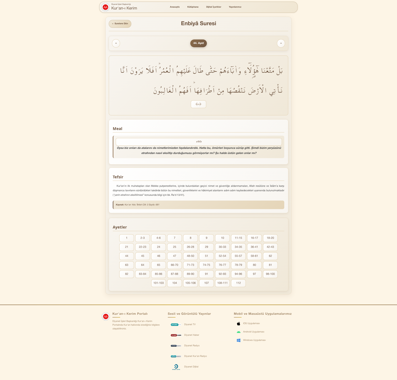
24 (158, 247)
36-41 (254, 247)
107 (206, 283)
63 (126, 265)
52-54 (222, 256)
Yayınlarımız (235, 7)
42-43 (270, 247)
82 (126, 274)
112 (238, 283)
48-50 (190, 256)
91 (206, 274)
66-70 (174, 265)
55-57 (238, 256)
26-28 (190, 247)
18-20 (270, 238)
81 (270, 265)
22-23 (142, 247)
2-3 (143, 238)
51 (206, 256)
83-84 (142, 274)
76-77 (222, 265)
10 (222, 238)
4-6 (158, 238)
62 (270, 256)
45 (142, 256)
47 (174, 256)
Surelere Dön (120, 24)
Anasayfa (175, 7)
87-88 (174, 274)
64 (142, 265)
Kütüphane (192, 7)
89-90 (190, 274)
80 (254, 265)
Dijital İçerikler (213, 7)
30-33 (222, 247)
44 (126, 256)
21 (126, 247)
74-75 (206, 265)
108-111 (222, 283)
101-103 (158, 283)
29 (206, 247)
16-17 (254, 238)
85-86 (158, 274)
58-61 (254, 256)
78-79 (238, 265)
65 (158, 265)
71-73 (190, 265)
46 (158, 256)
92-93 (222, 274)
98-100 (270, 274)
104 (174, 283)
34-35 (238, 247)
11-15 (238, 238)
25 (174, 247)
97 (254, 274)
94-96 (238, 274)
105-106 (190, 283)
